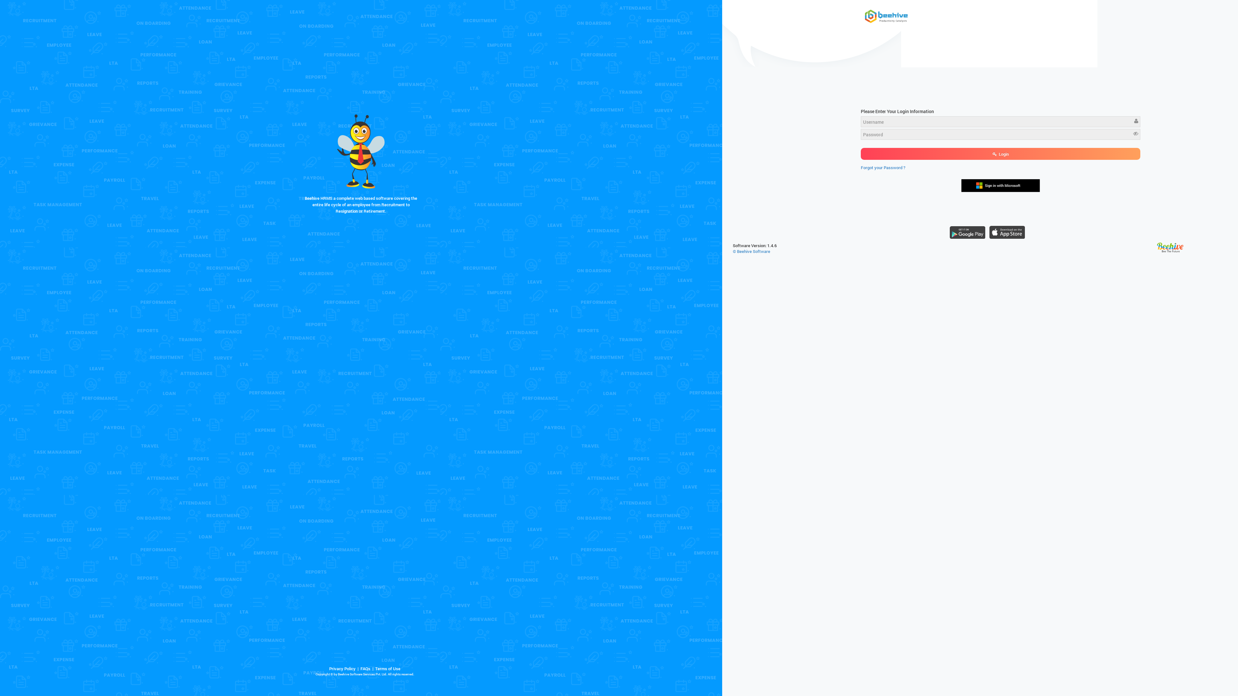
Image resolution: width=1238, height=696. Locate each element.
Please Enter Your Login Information (897, 111)
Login (1003, 154)
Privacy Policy (342, 669)
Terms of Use (387, 669)
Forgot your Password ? (883, 167)
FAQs (365, 669)
